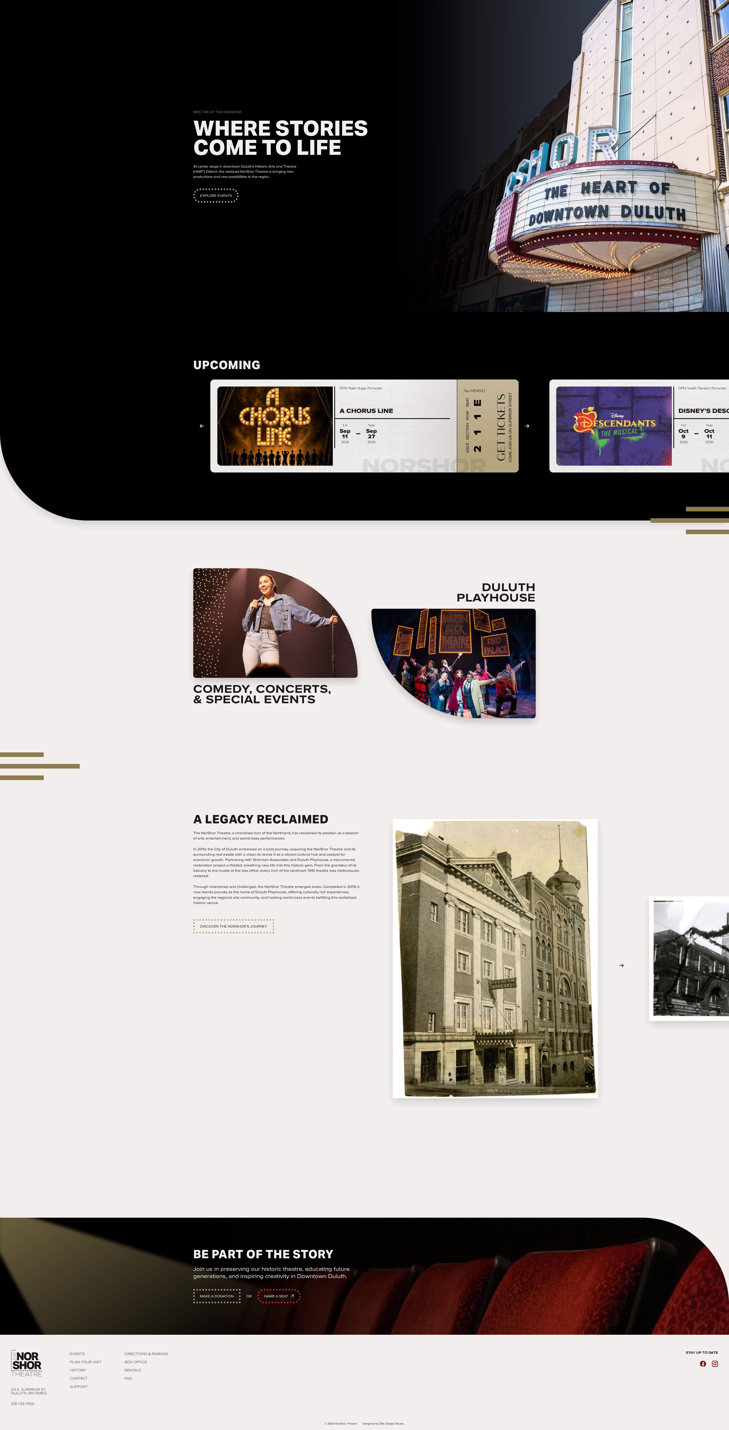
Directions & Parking (146, 1354)
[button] (201, 426)
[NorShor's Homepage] (29, 1363)
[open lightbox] (495, 958)
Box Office (136, 1362)
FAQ (128, 1378)
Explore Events (216, 195)
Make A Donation (217, 1296)
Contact (79, 1378)
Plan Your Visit (86, 1362)
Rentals (133, 1370)
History (78, 1370)
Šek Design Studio (392, 1424)
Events (77, 1354)
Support (79, 1386)
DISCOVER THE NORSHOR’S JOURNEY (233, 926)
